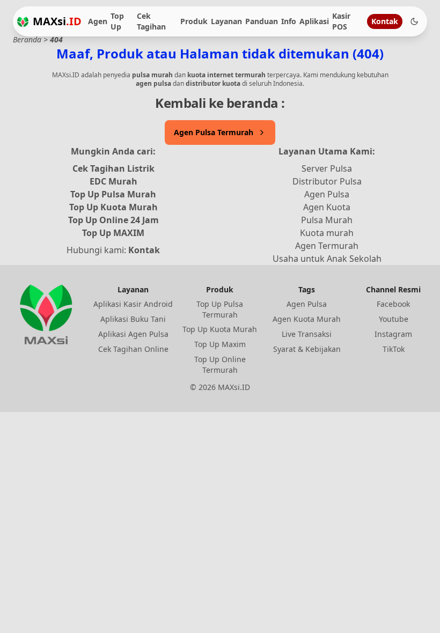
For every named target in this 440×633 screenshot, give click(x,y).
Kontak (384, 21)
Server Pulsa (327, 168)
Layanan (226, 21)
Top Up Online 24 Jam (113, 220)
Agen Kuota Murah (307, 319)
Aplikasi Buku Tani (133, 319)
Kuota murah (327, 233)
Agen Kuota (326, 207)
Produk (194, 21)
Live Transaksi (307, 334)
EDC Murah (113, 181)
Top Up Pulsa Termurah (219, 309)
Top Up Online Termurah (220, 364)
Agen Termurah (326, 246)
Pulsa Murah (327, 220)
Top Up (117, 21)
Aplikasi (314, 21)
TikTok (394, 349)
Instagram (393, 334)
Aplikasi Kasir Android (133, 304)
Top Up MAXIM (113, 233)
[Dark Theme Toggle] (414, 21)
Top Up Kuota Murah (113, 207)
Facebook (393, 304)
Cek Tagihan (151, 21)
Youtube (393, 319)
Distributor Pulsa (327, 181)
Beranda (27, 39)
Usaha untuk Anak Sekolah (327, 258)
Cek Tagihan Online (133, 349)
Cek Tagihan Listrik (113, 168)
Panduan (261, 21)
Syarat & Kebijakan (307, 349)
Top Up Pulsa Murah (113, 194)
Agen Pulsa (326, 194)
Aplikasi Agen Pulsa (133, 334)
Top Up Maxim (220, 344)
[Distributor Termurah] (22, 21)
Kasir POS (341, 21)
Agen (97, 21)
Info (288, 21)
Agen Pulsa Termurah (213, 132)
